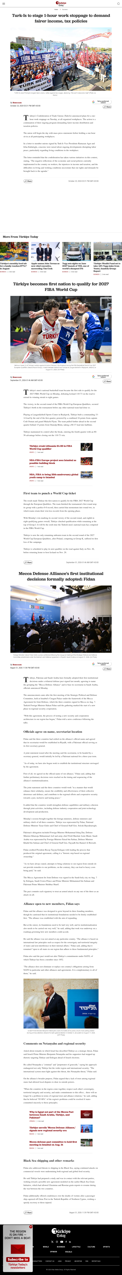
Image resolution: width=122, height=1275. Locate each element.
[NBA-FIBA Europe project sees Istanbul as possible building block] (87, 461)
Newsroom (17, 103)
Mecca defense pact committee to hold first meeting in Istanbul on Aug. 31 (53, 1143)
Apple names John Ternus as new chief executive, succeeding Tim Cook (45, 266)
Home (56, 9)
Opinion (32, 1121)
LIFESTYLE (76, 1246)
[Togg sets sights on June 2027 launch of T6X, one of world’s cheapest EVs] (76, 251)
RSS (87, 1261)
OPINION (53, 1251)
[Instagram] (57, 1242)
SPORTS (106, 1246)
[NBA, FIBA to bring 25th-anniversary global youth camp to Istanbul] (87, 475)
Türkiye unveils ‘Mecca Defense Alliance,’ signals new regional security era (52, 1129)
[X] (52, 1242)
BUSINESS (61, 1246)
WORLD (46, 1246)
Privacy (68, 1261)
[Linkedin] (70, 1242)
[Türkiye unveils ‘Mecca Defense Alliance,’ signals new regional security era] (87, 1129)
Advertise (78, 1261)
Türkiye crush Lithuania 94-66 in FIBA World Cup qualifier (50, 447)
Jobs (59, 1261)
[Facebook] (66, 1242)
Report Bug (96, 1261)
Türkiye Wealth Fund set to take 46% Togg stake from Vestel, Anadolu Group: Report (107, 267)
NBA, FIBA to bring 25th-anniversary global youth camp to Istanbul (53, 476)
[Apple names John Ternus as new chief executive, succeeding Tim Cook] (45, 251)
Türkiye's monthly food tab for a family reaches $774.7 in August (13, 266)
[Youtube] (61, 1242)
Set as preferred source (103, 102)
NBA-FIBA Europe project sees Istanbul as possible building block (52, 461)
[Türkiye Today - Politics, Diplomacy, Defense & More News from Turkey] (61, 4)
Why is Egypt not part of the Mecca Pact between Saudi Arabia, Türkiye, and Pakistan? (51, 1114)
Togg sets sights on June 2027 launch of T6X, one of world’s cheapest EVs (75, 266)
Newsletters (37, 1261)
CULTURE (91, 1246)
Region (31, 1134)
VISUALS (68, 1252)
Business (65, 9)
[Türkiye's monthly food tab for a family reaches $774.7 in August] (14, 251)
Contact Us (50, 1261)
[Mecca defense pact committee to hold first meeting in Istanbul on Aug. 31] (87, 1143)
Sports (31, 452)
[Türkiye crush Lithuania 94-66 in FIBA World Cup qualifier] (87, 447)
